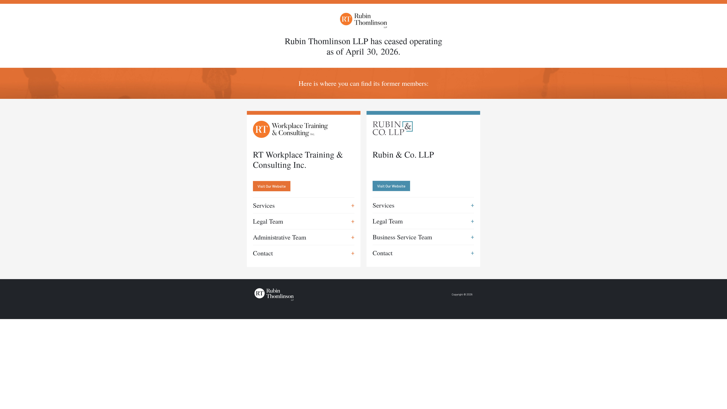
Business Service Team (423, 237)
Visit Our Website (271, 186)
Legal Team (303, 221)
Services (303, 205)
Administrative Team (303, 237)
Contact (303, 253)
